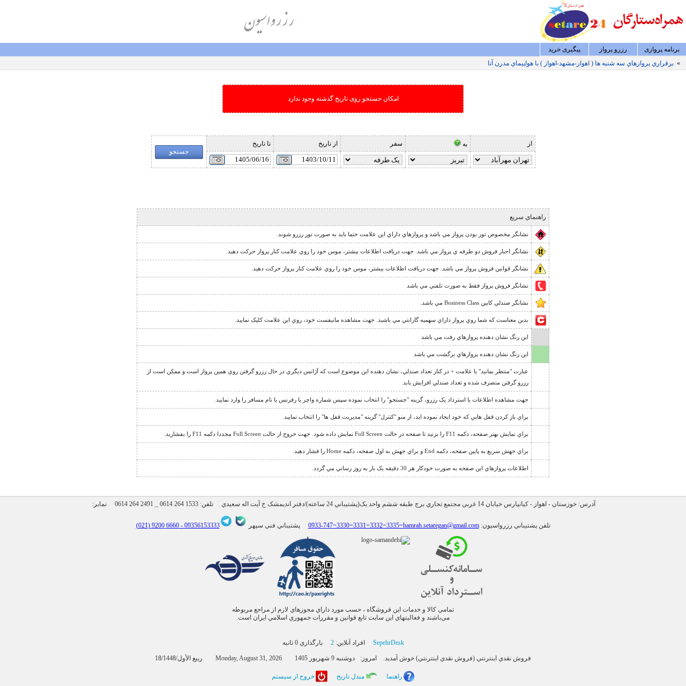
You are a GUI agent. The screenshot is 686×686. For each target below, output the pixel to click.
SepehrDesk (388, 642)
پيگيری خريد (564, 49)
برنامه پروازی (662, 49)
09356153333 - (199, 525)
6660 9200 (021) (157, 525)
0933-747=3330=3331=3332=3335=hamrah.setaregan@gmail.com (393, 525)
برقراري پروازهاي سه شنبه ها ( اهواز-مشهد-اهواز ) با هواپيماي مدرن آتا (581, 63)
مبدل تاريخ (350, 676)
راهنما (394, 676)
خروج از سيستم (293, 676)
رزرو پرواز (613, 49)
